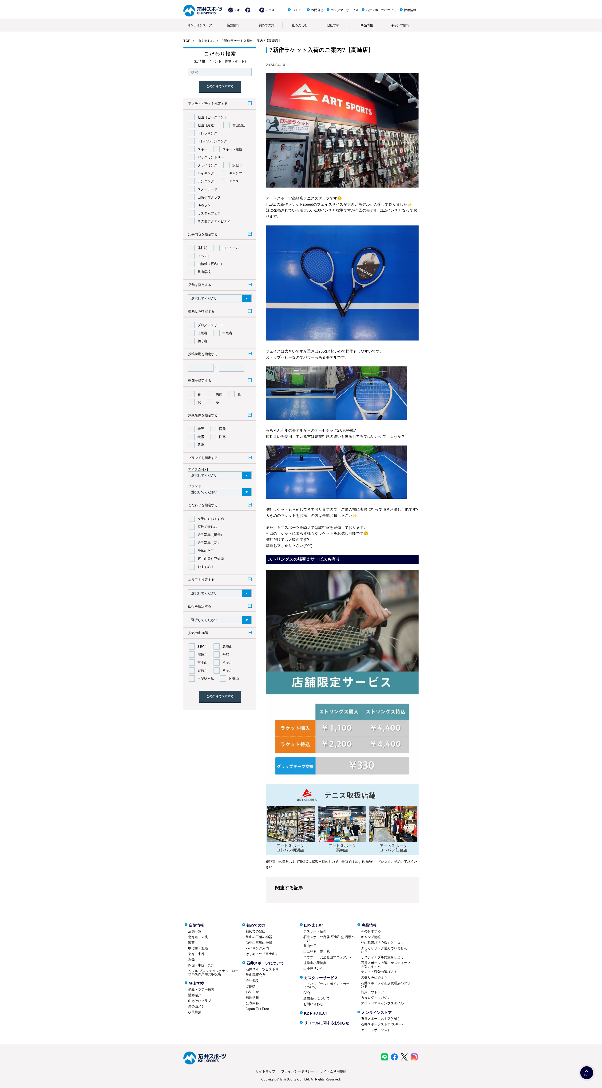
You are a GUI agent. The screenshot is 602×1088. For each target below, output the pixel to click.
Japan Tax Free (257, 1009)
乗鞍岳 (202, 670)
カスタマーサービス (344, 10)
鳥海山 (227, 646)
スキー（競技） (234, 149)
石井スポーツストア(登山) (380, 1018)
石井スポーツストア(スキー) (382, 1024)
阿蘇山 (234, 678)
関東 (191, 942)
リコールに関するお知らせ (326, 1023)
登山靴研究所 (255, 975)
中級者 (227, 333)
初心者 (202, 341)
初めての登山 (255, 931)
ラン (254, 10)
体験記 (202, 248)
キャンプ (235, 173)
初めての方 (266, 25)
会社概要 (252, 980)
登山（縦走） (207, 125)
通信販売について (316, 998)
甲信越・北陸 (198, 948)
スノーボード (207, 189)
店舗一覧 (194, 931)
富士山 (202, 662)
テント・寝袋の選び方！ (379, 972)
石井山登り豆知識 (211, 559)
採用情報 (410, 10)
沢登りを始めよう (374, 977)
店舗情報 (233, 25)
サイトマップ (265, 1071)
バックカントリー (211, 157)
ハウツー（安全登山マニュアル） (328, 957)
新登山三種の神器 (259, 942)
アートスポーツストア (377, 1030)
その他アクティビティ (214, 221)
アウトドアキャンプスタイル (382, 1003)
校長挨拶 (194, 1012)
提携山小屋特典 (314, 963)
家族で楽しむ (207, 527)
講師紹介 (194, 995)
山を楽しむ (299, 25)
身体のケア (206, 551)
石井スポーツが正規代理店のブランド (385, 984)
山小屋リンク (313, 968)
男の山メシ (196, 1006)
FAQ (306, 993)
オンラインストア (199, 25)
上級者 (202, 333)
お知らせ (252, 992)
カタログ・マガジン (376, 998)
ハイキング (206, 173)
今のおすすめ (371, 931)
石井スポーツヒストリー (264, 969)
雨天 (222, 429)
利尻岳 (202, 646)
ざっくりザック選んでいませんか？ (384, 949)
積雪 (201, 437)
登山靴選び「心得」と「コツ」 (384, 942)
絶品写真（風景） (211, 535)
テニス (269, 10)
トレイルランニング (212, 141)
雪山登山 (239, 125)
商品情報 (366, 25)
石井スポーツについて (381, 10)
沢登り (237, 165)
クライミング (207, 165)
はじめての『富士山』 (262, 954)
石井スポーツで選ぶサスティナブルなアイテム (385, 964)
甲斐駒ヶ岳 (206, 678)
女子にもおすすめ (211, 519)
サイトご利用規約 (333, 1071)
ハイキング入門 (257, 948)
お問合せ (317, 10)
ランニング (206, 181)
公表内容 (252, 1003)
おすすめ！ (206, 567)
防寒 (222, 437)
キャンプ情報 (400, 25)
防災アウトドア (372, 992)
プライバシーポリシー (297, 1071)
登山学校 (333, 25)
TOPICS (298, 10)
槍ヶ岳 (227, 662)
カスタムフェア (209, 213)
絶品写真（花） (209, 543)
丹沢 (225, 654)
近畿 (191, 959)
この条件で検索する (220, 86)
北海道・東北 (198, 937)
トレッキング (207, 133)
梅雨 (219, 394)
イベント (204, 256)
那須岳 (202, 654)
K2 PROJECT (316, 1013)
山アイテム (230, 248)
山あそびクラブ (209, 197)
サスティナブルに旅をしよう (382, 957)
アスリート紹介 (314, 931)
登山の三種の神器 (259, 937)
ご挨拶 (251, 986)
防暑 (201, 445)
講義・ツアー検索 (201, 989)
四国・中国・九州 (201, 965)
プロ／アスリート (211, 325)
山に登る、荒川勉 (316, 951)
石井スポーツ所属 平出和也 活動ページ (329, 938)
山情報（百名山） (211, 264)
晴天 (201, 429)
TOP (186, 41)
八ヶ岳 (227, 670)
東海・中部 (196, 954)
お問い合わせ (313, 1004)
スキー (238, 10)
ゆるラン (204, 205)
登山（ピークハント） (214, 117)
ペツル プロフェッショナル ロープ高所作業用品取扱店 (213, 972)
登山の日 (310, 946)
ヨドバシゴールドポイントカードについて (328, 985)
